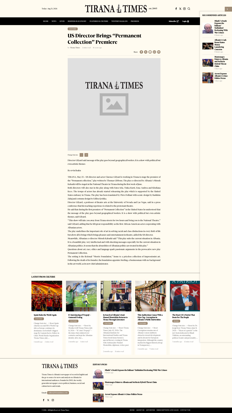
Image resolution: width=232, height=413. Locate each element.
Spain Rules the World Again (45, 315)
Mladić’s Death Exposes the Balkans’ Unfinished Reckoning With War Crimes (221, 27)
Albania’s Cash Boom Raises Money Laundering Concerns (220, 44)
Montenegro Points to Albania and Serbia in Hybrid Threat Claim (221, 61)
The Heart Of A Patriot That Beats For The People (183, 316)
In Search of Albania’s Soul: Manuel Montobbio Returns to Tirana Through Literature (115, 317)
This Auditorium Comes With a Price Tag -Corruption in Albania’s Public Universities (150, 317)
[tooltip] (176, 9)
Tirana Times (75, 48)
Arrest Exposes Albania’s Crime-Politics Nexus (221, 75)
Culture (72, 29)
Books (176, 321)
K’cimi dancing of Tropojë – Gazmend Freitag (79, 316)
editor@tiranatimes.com (58, 393)
